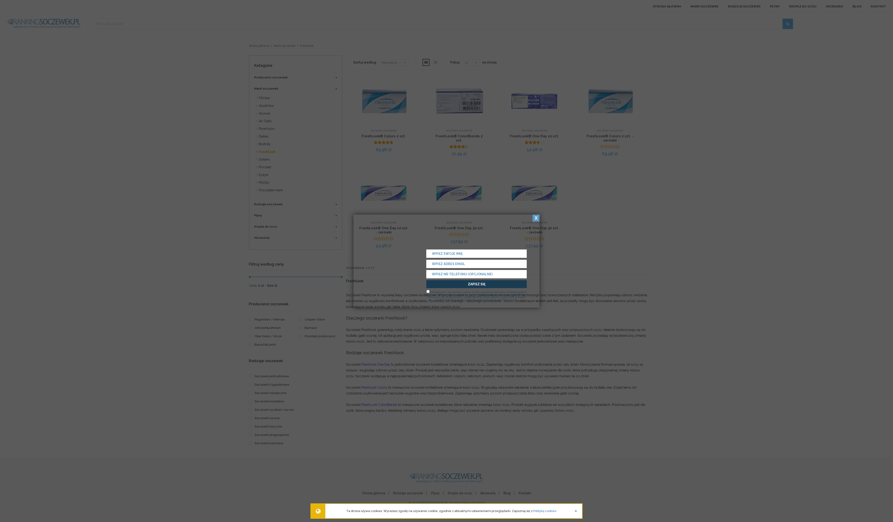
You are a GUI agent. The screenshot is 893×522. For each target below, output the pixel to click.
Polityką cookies (544, 511)
